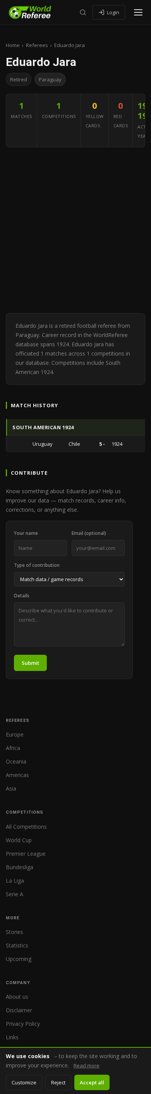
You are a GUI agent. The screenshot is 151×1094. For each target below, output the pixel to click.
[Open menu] (138, 12)
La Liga (15, 880)
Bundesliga (19, 867)
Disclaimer (19, 1010)
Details (21, 595)
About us (17, 996)
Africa (13, 748)
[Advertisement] (75, 230)
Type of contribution (37, 565)
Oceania (16, 761)
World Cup (19, 840)
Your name (26, 533)
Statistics (17, 945)
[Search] (82, 12)
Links (12, 1037)
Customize (24, 1082)
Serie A (14, 894)
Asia (11, 788)
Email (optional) (89, 533)
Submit (30, 662)
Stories (14, 932)
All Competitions (26, 826)
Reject (58, 1082)
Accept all (92, 1082)
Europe (15, 734)
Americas (17, 775)
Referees (37, 45)
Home (13, 45)
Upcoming (18, 959)
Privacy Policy (23, 1023)
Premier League (26, 853)
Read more (87, 1065)
